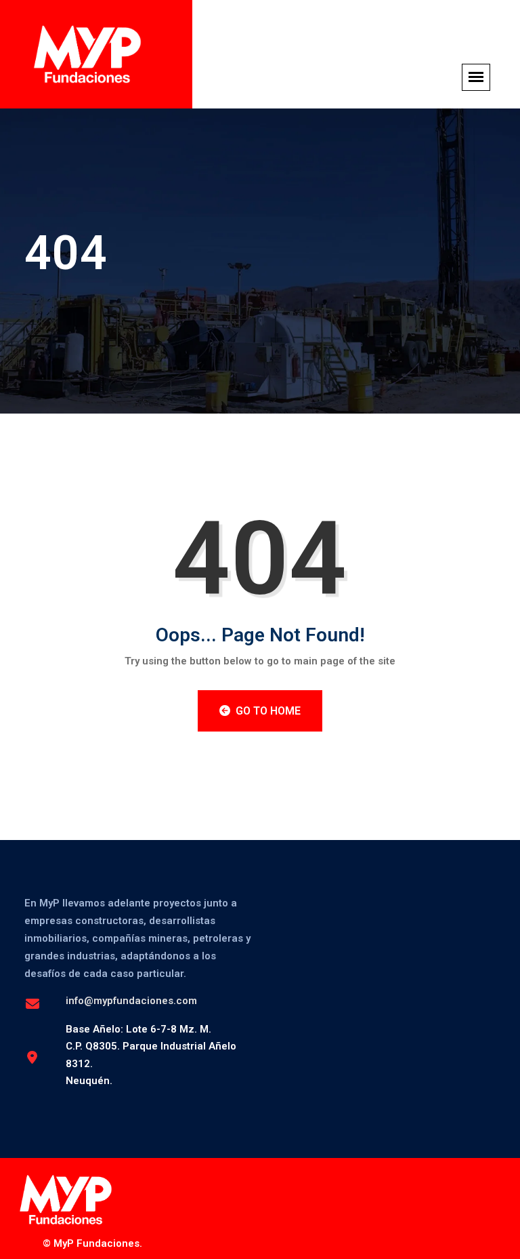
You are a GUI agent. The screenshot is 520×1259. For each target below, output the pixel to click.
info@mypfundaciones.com (131, 1001)
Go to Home (267, 710)
